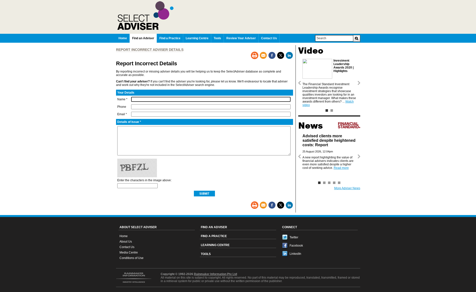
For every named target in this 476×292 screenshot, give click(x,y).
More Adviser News (347, 188)
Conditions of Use (131, 258)
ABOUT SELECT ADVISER (138, 227)
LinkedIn (295, 254)
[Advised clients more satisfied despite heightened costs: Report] (319, 183)
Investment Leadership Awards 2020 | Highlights (343, 66)
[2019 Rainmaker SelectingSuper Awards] (331, 110)
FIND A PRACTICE (214, 236)
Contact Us (126, 247)
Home (123, 236)
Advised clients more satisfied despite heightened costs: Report (329, 140)
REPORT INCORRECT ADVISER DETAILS (149, 50)
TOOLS (206, 254)
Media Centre (128, 252)
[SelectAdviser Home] (238, 15)
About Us (125, 241)
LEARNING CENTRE (215, 245)
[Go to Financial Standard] (349, 125)
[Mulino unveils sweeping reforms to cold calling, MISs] (339, 183)
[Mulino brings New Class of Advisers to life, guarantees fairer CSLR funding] (334, 183)
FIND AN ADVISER (214, 227)
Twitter (294, 237)
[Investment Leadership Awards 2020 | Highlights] (327, 110)
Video (310, 50)
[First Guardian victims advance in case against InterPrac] (324, 183)
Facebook (296, 245)
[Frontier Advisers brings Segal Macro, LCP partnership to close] (329, 183)
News (310, 125)
